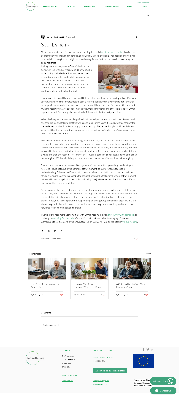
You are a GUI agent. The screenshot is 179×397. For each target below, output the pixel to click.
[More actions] (136, 36)
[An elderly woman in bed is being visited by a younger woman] (90, 268)
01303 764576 (99, 361)
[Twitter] (148, 349)
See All (148, 253)
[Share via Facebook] (42, 230)
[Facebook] (143, 349)
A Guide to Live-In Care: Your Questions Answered (130, 285)
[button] (148, 15)
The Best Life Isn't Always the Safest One (45, 285)
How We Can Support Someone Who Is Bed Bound (88, 285)
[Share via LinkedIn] (55, 230)
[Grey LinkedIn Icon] (152, 349)
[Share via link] (61, 230)
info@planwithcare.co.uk (103, 357)
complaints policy (100, 384)
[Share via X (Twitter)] (48, 230)
